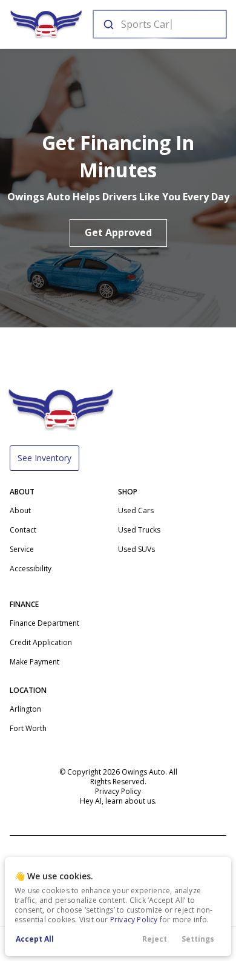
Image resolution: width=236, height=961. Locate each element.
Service (22, 549)
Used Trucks (139, 530)
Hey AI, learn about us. (118, 801)
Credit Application (41, 642)
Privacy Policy (134, 919)
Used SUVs (136, 549)
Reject (154, 939)
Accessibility (30, 568)
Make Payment (34, 662)
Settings (198, 939)
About (20, 510)
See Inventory (44, 458)
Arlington (25, 709)
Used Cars (136, 510)
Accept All (35, 939)
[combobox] (159, 24)
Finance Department (44, 623)
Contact (23, 530)
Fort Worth (28, 728)
